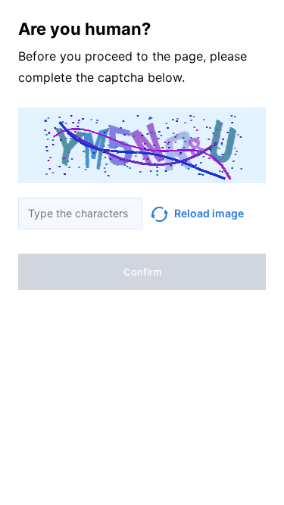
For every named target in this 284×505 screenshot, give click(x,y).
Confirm (142, 272)
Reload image (209, 213)
